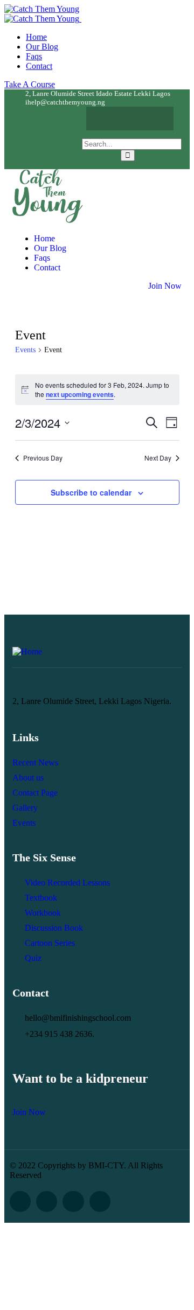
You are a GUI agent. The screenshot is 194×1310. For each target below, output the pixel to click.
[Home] (47, 220)
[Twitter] (130, 118)
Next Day (157, 458)
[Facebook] (109, 118)
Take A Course (29, 84)
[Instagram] (151, 118)
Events (25, 350)
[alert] (97, 389)
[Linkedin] (99, 1201)
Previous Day (43, 458)
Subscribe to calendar (91, 492)
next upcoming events (80, 394)
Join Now (165, 285)
